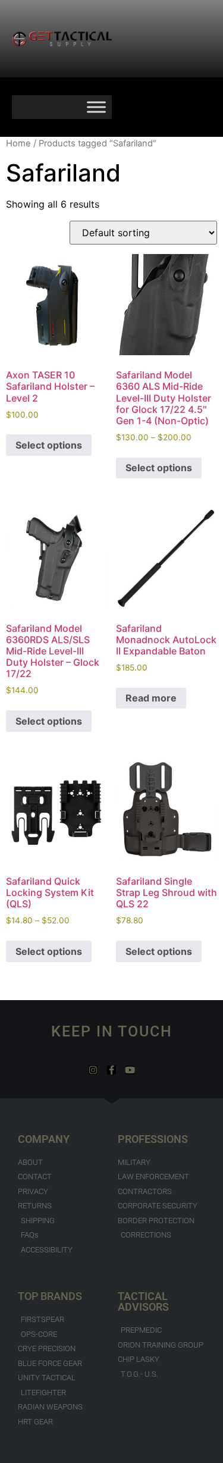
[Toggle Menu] (96, 106)
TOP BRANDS (50, 1296)
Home (18, 143)
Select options (48, 445)
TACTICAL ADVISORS (143, 1301)
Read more (151, 698)
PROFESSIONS (153, 1139)
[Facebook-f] (111, 1070)
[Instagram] (93, 1070)
